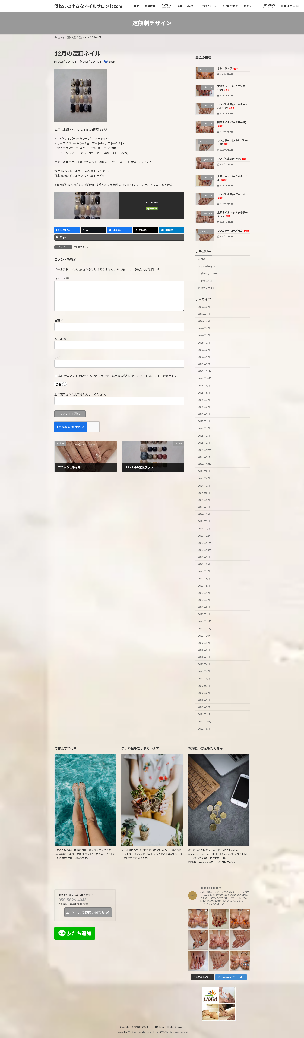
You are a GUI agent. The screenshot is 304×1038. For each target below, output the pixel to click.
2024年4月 (204, 507)
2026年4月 (204, 335)
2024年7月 (204, 485)
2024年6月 (204, 492)
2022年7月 (204, 657)
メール (60, 338)
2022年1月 (204, 700)
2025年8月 (204, 392)
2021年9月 (204, 728)
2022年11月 (204, 628)
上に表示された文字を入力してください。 (81, 394)
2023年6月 (204, 578)
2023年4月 (204, 592)
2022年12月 (204, 621)
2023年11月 (204, 542)
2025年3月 (204, 428)
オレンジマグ (227, 68)
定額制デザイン (81, 247)
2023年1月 (204, 614)
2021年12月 (204, 707)
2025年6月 (204, 407)
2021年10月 (204, 721)
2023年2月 (204, 607)
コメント (61, 278)
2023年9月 (204, 557)
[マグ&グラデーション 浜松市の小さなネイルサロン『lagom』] (219, 940)
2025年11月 (204, 371)
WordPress (133, 1032)
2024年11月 (204, 457)
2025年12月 (204, 364)
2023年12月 (204, 535)
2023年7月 (204, 571)
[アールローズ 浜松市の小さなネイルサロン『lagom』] (219, 961)
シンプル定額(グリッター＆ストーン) (232, 106)
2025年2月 (204, 435)
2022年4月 (204, 678)
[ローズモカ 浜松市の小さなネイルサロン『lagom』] (198, 919)
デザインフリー (209, 273)
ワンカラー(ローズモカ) (233, 230)
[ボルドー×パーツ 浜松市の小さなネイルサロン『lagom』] (219, 919)
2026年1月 (204, 356)
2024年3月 (204, 514)
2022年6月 (204, 664)
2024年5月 (204, 499)
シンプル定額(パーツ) (232, 158)
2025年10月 (204, 378)
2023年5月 (204, 585)
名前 (58, 320)
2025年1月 (204, 442)
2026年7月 (204, 314)
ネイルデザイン (206, 266)
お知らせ (203, 259)
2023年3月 (204, 600)
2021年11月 (204, 714)
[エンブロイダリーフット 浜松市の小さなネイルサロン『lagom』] (198, 961)
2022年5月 (204, 671)
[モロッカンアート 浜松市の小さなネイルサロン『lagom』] (198, 940)
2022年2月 (204, 692)
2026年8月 (204, 306)
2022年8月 (204, 650)
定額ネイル (206, 280)
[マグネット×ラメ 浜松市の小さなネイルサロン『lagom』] (240, 940)
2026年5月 (204, 328)
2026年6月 (204, 321)
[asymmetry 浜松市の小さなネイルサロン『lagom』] (240, 961)
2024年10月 (204, 464)
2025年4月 (204, 421)
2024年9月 (204, 471)
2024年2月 (204, 521)
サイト (58, 357)
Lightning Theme (151, 1032)
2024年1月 (204, 528)
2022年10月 (204, 635)
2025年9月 (204, 385)
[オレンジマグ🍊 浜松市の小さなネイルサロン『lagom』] (240, 919)
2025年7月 (204, 399)
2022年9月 (204, 642)
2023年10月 (204, 549)
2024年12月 (204, 449)
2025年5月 (204, 414)
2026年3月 (204, 342)
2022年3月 (204, 685)
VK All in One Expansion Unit (174, 1032)
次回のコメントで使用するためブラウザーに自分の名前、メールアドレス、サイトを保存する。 (118, 375)
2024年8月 (204, 478)
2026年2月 (204, 349)
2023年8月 (204, 564)
